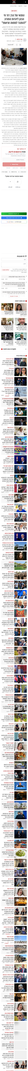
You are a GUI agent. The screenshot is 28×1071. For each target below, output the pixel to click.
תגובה (2, 279)
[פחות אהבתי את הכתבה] (10, 181)
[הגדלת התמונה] (24, 50)
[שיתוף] (16, 44)
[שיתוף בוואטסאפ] (20, 44)
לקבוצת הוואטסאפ (12, 213)
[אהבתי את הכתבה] (18, 182)
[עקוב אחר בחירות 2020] (10, 172)
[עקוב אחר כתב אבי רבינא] (15, 39)
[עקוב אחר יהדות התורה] (19, 172)
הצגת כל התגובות (14, 296)
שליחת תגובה (5, 270)
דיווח (6, 279)
